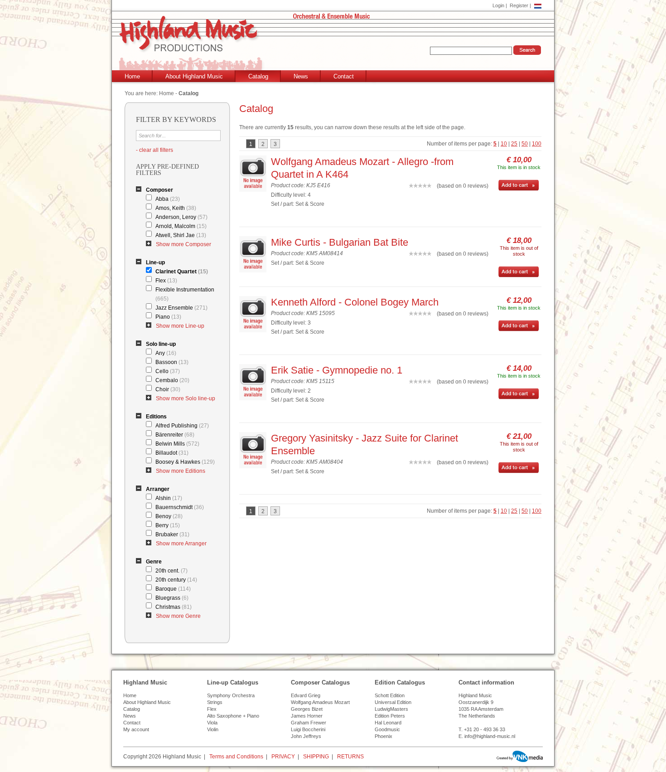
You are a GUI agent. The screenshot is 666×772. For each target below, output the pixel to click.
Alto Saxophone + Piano (233, 716)
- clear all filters (154, 150)
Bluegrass (171, 598)
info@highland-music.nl (489, 736)
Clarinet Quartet (181, 271)
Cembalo (172, 380)
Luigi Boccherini (308, 729)
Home (132, 76)
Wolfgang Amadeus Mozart (320, 702)
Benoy (169, 516)
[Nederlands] (538, 5)
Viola (212, 722)
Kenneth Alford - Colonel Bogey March (355, 302)
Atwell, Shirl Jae (180, 235)
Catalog (258, 76)
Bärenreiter (174, 435)
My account (136, 729)
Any (165, 353)
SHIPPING (316, 756)
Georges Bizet (307, 709)
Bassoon (171, 362)
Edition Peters (390, 716)
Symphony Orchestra (231, 695)
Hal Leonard (388, 722)
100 (536, 144)
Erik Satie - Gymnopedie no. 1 (336, 370)
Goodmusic (387, 729)
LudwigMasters (391, 709)
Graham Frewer (308, 722)
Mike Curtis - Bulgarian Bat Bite (339, 242)
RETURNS (350, 756)
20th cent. (171, 571)
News (301, 76)
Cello (167, 371)
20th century (176, 580)
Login (498, 5)
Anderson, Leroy (181, 217)
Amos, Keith (175, 208)
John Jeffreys (306, 736)
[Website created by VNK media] (520, 756)
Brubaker (172, 534)
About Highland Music (194, 76)
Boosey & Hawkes (185, 462)
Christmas (173, 607)
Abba (167, 199)
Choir (167, 389)
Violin (212, 729)
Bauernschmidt (179, 507)
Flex (166, 280)
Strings (214, 702)
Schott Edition (390, 695)
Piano (168, 317)
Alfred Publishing (182, 425)
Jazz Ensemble (181, 308)
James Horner (307, 716)
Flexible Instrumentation (184, 294)
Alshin (168, 498)
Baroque (173, 589)
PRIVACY (283, 756)
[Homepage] (335, 43)
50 (524, 144)
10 (504, 144)
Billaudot (171, 453)
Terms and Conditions (236, 756)
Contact (343, 76)
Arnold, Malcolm (181, 226)
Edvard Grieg (305, 695)
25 (514, 144)
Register (519, 5)
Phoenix (383, 736)
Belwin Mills (177, 444)
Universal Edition (393, 702)
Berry (167, 525)
